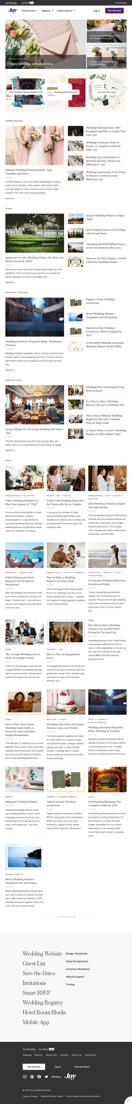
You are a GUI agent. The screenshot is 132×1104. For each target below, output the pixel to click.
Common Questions (78, 969)
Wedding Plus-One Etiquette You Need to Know (105, 388)
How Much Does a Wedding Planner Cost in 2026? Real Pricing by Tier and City (104, 628)
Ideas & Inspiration (77, 961)
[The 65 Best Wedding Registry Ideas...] (107, 56)
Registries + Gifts (13, 380)
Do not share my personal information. (83, 1096)
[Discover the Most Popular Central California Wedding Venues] (75, 262)
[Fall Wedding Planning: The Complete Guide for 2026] (107, 779)
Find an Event (81, 1066)
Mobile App (36, 1022)
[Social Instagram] (25, 1077)
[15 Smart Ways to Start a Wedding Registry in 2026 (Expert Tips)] (75, 434)
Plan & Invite (28, 10)
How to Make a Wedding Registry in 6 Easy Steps (61, 579)
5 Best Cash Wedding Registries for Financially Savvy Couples (65, 502)
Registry (46, 10)
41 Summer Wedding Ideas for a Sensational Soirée (107, 582)
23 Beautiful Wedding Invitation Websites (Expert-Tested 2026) (105, 344)
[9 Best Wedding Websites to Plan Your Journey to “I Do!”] (24, 478)
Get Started (114, 10)
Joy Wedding (29, 1049)
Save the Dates (39, 973)
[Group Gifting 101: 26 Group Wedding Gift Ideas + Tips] (34, 404)
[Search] (122, 20)
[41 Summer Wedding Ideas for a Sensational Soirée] (107, 555)
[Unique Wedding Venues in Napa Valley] (75, 219)
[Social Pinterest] (32, 1077)
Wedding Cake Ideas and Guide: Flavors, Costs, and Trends (65, 726)
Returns (39, 1055)
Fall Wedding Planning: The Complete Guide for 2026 (104, 803)
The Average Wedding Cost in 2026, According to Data (22, 656)
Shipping (27, 1055)
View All (9, 198)
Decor (108, 496)
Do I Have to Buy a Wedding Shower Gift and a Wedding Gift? (105, 403)
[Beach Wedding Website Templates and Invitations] (75, 317)
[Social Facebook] (39, 1077)
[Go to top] (129, 1100)
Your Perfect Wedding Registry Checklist (106, 38)
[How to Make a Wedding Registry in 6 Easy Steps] (66, 555)
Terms (25, 1096)
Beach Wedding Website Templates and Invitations (101, 315)
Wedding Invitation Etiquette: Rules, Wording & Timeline (33, 343)
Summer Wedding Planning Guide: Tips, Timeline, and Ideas (28, 171)
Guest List (34, 963)
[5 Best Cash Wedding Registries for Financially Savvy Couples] (66, 478)
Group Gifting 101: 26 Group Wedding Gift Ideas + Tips (34, 431)
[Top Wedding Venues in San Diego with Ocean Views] (75, 233)
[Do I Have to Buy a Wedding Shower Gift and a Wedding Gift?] (75, 405)
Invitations (34, 982)
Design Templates (76, 953)
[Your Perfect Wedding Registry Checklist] (107, 30)
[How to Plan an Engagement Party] (66, 632)
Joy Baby (46, 1049)
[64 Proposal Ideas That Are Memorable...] (45, 43)
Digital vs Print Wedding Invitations (100, 301)
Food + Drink (93, 499)
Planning (67, 496)
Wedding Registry (43, 1002)
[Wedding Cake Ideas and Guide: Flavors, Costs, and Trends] (66, 702)
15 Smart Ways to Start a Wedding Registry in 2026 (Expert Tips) (106, 432)
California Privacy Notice (52, 1096)
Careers (64, 1055)
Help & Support (75, 976)
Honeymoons (10, 573)
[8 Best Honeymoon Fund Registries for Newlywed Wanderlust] (24, 555)
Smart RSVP (36, 992)
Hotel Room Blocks (44, 1012)
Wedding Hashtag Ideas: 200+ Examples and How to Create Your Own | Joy (106, 131)
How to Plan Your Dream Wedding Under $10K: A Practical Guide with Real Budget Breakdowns (20, 729)
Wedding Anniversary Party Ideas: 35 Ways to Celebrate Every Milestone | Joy (106, 175)
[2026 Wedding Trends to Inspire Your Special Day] (107, 478)
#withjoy (56, 1076)
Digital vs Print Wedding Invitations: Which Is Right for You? (104, 331)
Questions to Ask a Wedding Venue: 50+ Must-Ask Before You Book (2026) (34, 259)
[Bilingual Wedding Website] (24, 779)
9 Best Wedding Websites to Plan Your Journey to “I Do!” (21, 502)
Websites (9, 797)
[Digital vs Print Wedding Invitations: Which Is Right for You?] (75, 331)
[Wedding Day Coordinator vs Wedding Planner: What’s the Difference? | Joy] (75, 160)
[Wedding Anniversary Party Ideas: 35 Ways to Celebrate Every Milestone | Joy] (75, 175)
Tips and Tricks (29, 496)
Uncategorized (79, 573)
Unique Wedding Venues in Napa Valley (105, 217)
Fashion (117, 496)
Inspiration (51, 649)
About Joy (76, 1055)
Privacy (34, 1096)
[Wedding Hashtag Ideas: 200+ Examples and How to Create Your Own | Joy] (75, 131)
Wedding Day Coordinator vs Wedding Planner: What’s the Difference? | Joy (103, 160)
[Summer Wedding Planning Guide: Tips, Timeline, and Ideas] (34, 145)
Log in (96, 10)
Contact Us (90, 1055)
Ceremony (108, 573)
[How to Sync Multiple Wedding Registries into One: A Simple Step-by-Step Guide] (75, 419)
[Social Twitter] (46, 1077)
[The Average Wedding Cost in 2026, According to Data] (24, 632)
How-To (66, 573)
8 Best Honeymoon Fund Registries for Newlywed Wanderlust (19, 581)
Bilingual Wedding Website (21, 801)
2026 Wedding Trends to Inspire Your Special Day (107, 505)
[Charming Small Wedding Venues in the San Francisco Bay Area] (75, 247)
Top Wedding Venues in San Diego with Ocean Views (106, 231)
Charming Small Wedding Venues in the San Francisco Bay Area (105, 245)
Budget (8, 649)
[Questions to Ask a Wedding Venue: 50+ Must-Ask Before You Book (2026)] (34, 233)
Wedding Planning (14, 120)
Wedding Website (42, 953)
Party (61, 649)
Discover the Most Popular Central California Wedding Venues (106, 260)
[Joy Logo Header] (12, 10)
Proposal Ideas (14, 59)
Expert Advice (64, 10)
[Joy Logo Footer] (70, 1077)
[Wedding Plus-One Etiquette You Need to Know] (75, 390)
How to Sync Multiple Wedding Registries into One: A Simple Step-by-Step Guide (104, 419)
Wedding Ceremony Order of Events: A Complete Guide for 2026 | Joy (103, 146)
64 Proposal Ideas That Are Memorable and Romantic (45, 64)
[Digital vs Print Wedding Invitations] (75, 303)
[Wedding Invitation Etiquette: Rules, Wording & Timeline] (34, 317)
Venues (8, 208)
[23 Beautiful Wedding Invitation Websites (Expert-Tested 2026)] (75, 346)
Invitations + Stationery (16, 292)
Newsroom (51, 1055)
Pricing (70, 984)
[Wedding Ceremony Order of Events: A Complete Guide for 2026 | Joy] (75, 146)
